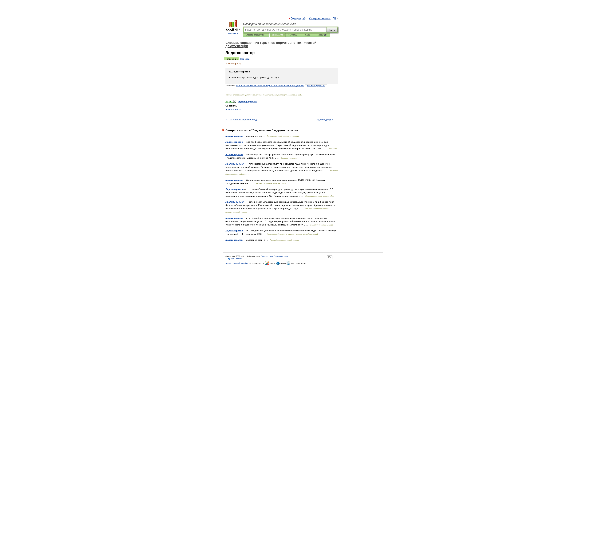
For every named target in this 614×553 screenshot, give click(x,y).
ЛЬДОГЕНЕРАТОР (235, 163)
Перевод (244, 59)
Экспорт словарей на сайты (236, 263)
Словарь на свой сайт (320, 18)
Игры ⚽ (322, 35)
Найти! (331, 30)
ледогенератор (233, 109)
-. (270, 85)
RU (334, 18)
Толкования (277, 35)
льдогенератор (234, 136)
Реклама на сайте (281, 256)
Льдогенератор (234, 142)
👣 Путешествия (235, 259)
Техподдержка (267, 256)
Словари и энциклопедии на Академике (269, 24)
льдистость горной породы (244, 119)
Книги (307, 35)
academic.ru (233, 34)
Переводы (292, 35)
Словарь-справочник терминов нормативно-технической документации (256, 35)
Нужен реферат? (247, 101)
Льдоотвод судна (324, 119)
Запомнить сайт (298, 18)
